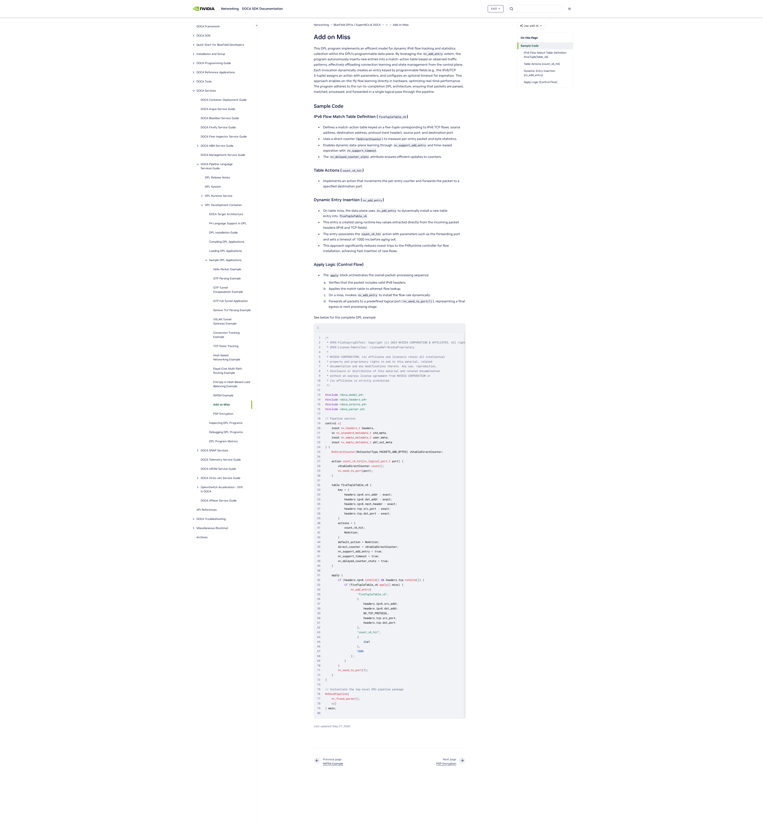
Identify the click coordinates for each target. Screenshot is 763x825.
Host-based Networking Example (226, 357)
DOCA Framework (208, 26)
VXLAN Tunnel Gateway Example (225, 321)
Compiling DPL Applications (226, 242)
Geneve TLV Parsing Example (232, 310)
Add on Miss (221, 405)
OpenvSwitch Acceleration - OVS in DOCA (222, 489)
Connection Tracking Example (226, 335)
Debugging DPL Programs (226, 432)
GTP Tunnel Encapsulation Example (228, 290)
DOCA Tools (203, 81)
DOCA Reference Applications (215, 72)
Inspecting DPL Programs (225, 423)
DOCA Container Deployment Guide (224, 100)
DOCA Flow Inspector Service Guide (224, 136)
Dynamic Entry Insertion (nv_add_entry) (539, 73)
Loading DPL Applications (225, 251)
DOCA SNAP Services (214, 450)
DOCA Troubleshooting (211, 519)
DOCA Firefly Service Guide (218, 127)
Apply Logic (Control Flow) (540, 82)
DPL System (213, 187)
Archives (201, 537)
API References (206, 510)
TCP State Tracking (225, 346)
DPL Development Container (223, 205)
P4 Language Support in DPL (228, 223)
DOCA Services (206, 91)
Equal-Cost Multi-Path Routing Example (227, 371)
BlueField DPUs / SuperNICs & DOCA (357, 25)
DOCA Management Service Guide (223, 155)
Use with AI (531, 26)
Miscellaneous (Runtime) (212, 528)
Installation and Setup (210, 54)
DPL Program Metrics (223, 441)
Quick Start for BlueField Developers (220, 45)
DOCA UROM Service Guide (218, 469)
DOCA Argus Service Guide (218, 109)
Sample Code (530, 45)
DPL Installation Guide (223, 232)
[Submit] (511, 9)
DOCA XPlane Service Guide (219, 501)
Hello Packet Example (227, 269)
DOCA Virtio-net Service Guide (220, 478)
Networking (230, 9)
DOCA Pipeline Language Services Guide (217, 166)
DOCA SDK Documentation (262, 9)
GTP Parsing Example (227, 278)
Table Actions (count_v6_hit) (542, 64)
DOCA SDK (203, 36)
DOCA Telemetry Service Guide (221, 460)
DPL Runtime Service (218, 196)
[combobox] (535, 9)
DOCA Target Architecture (226, 214)
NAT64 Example (223, 395)
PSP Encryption (223, 414)
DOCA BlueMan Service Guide (220, 118)
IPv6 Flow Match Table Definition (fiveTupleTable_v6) (545, 55)
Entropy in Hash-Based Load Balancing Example (231, 384)
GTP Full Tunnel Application (230, 301)
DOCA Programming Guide (213, 63)
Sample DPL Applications (225, 260)
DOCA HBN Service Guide (217, 146)
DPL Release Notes (217, 177)
